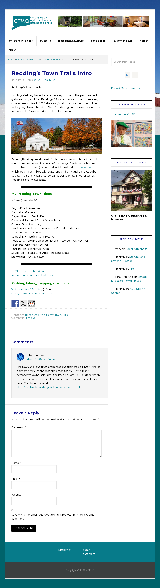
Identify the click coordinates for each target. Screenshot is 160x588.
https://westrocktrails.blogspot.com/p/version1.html (48, 387)
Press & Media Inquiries (125, 88)
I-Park (133, 268)
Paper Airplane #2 (137, 248)
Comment (18, 427)
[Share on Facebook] (15, 303)
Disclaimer (64, 549)
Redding (30, 318)
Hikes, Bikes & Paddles (28, 59)
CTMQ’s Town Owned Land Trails (31, 293)
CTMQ (31, 23)
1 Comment (49, 80)
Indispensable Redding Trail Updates (34, 275)
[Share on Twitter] (23, 303)
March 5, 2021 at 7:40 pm (42, 359)
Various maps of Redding (26, 289)
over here (87, 167)
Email (15, 478)
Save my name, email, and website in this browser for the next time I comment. (53, 516)
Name (16, 462)
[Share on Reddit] (31, 303)
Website (16, 494)
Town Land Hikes (51, 59)
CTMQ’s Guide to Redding (27, 271)
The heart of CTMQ (123, 114)
